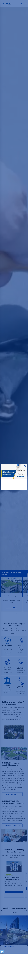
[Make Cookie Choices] (2, 951)
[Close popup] (25, 466)
